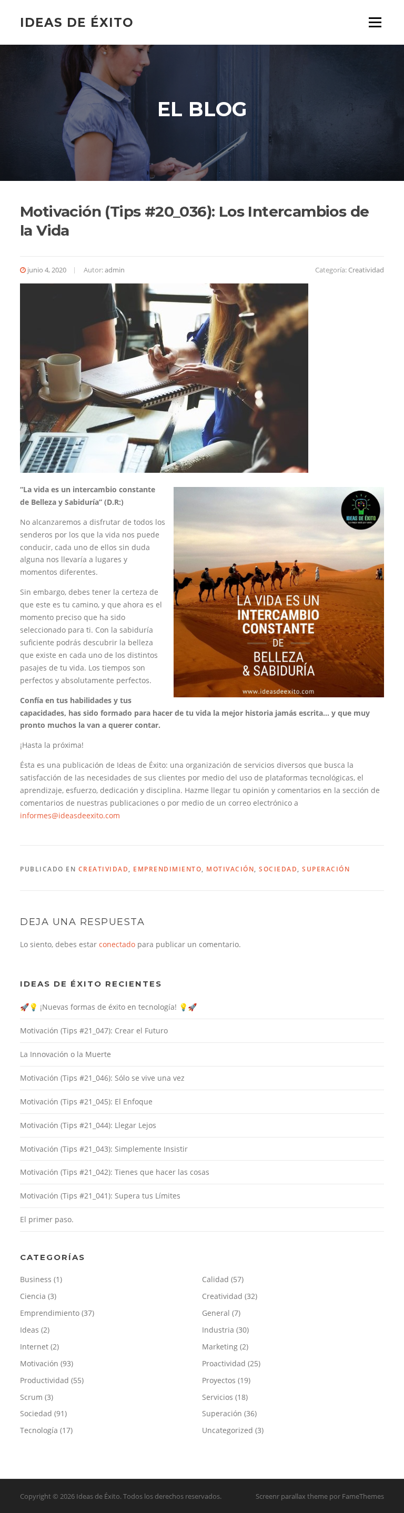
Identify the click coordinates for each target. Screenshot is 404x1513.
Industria (218, 1330)
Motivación (230, 869)
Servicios (217, 1397)
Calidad (215, 1279)
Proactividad (224, 1363)
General (216, 1313)
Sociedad (278, 869)
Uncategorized (227, 1430)
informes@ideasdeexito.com (70, 815)
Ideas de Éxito (77, 22)
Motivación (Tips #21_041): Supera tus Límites (100, 1196)
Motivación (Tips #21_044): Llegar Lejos (88, 1125)
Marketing (220, 1347)
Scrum (31, 1397)
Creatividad (366, 270)
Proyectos (219, 1380)
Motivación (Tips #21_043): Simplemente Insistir (104, 1149)
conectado (117, 944)
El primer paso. (47, 1219)
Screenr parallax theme (292, 1496)
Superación (326, 869)
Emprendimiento (167, 869)
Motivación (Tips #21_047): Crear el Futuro (94, 1030)
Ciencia (33, 1296)
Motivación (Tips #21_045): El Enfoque (86, 1101)
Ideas (29, 1330)
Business (36, 1279)
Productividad (44, 1380)
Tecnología (39, 1430)
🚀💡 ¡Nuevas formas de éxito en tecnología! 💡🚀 (108, 1007)
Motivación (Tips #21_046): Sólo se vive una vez (102, 1078)
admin (115, 270)
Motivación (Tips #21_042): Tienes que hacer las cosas (114, 1172)
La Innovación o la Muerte (65, 1054)
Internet (34, 1347)
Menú (375, 22)
